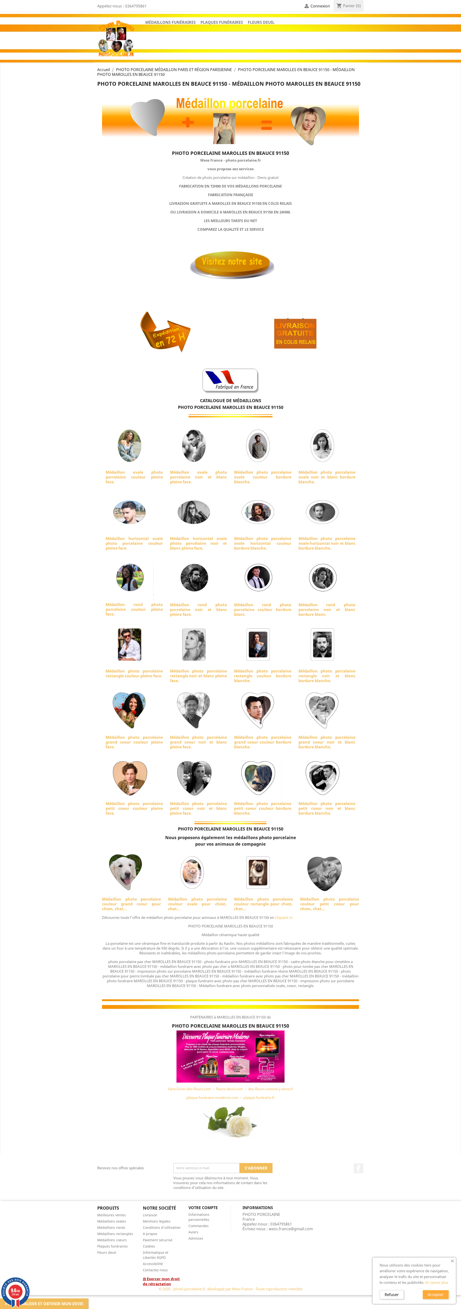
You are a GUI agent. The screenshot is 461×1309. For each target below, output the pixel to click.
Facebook (358, 1168)
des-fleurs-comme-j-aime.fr (270, 1088)
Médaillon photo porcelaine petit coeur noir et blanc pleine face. (198, 808)
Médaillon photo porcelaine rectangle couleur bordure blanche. (262, 675)
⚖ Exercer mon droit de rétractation (161, 1281)
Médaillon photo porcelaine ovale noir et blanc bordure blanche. (327, 477)
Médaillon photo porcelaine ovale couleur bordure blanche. (262, 477)
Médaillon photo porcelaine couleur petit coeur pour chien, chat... (329, 904)
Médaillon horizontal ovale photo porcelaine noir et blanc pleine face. (198, 543)
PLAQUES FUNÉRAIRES (221, 22)
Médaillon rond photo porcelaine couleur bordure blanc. (262, 609)
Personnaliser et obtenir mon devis (44, 1303)
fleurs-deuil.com (229, 1088)
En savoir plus (436, 1282)
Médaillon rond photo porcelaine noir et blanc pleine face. (198, 609)
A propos (150, 1233)
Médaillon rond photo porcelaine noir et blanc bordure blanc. (327, 609)
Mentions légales (156, 1221)
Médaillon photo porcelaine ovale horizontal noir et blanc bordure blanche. (327, 543)
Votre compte (203, 1207)
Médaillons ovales (111, 1221)
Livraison (150, 1215)
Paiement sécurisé (157, 1240)
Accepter (436, 1294)
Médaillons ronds (111, 1227)
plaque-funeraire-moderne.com (212, 1097)
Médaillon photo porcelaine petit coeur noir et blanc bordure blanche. (327, 808)
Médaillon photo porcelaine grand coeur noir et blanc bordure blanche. (327, 742)
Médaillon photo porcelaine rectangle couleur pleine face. (134, 673)
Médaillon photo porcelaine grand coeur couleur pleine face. (134, 742)
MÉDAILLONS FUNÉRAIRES (170, 22)
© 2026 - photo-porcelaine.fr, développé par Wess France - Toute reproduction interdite (230, 1288)
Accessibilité (153, 1263)
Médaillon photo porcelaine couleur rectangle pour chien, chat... (263, 904)
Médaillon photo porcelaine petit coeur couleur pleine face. (134, 808)
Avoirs (193, 1232)
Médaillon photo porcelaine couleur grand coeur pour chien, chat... (131, 904)
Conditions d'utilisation (162, 1227)
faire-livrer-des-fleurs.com (189, 1088)
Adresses (195, 1238)
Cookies (149, 1246)
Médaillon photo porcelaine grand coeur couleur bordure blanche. (262, 742)
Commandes (198, 1226)
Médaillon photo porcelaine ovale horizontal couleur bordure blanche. (262, 543)
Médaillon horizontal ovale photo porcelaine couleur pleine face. (134, 543)
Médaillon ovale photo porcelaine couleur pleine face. (134, 477)
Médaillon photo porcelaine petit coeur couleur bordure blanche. (262, 808)
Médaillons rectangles (115, 1233)
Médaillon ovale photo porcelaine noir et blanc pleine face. (198, 477)
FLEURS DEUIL (261, 22)
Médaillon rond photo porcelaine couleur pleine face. (134, 609)
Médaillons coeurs (112, 1240)
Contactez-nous (155, 1270)
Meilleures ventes (111, 1215)
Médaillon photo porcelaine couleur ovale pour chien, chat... (197, 904)
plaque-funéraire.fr (259, 1097)
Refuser (392, 1294)
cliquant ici (284, 917)
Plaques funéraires (112, 1246)
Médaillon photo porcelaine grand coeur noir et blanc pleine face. (198, 742)
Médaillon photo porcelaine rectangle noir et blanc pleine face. (198, 675)
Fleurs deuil (106, 1252)
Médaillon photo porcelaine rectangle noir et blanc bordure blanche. (327, 675)
